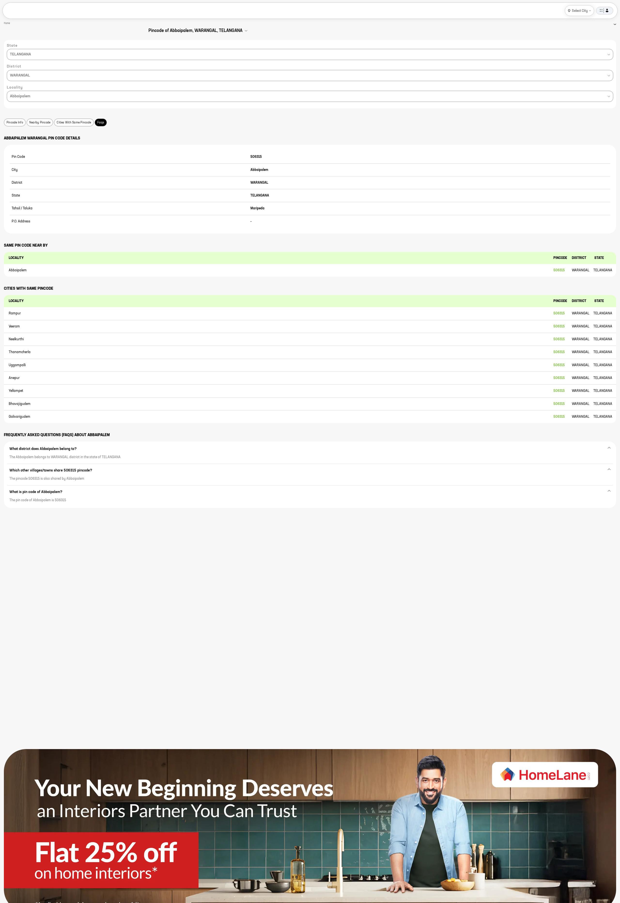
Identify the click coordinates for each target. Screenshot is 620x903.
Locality (15, 88)
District (14, 66)
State (12, 46)
